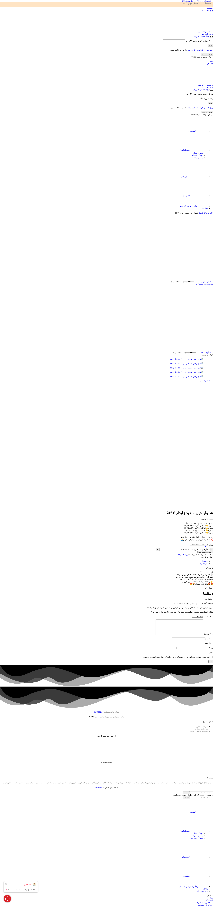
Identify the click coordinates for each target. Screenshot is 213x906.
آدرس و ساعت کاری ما (198, 731)
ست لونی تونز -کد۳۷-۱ (203, 281)
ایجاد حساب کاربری (201, 36)
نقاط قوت (209, 639)
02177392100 (98, 712)
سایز (211, 545)
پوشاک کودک (203, 213)
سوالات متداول (202, 726)
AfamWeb (98, 787)
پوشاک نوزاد (198, 153)
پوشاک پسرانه (197, 155)
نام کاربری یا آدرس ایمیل (199, 41)
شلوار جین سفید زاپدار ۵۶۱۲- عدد (196, 549)
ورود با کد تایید (207, 54)
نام (211, 648)
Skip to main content (205, 1)
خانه (211, 213)
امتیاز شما (208, 616)
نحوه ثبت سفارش (201, 729)
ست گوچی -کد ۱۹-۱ (204, 352)
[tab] (204, 561)
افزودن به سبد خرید (205, 552)
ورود (210, 45)
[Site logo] (197, 29)
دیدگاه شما (208, 634)
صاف (206, 547)
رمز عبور (206, 98)
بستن (211, 898)
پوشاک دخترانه (197, 158)
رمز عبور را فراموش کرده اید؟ (200, 50)
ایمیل (210, 652)
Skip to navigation (189, 1)
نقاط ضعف (208, 643)
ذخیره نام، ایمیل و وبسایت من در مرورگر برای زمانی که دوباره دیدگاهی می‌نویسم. (176, 657)
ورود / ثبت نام (202, 891)
